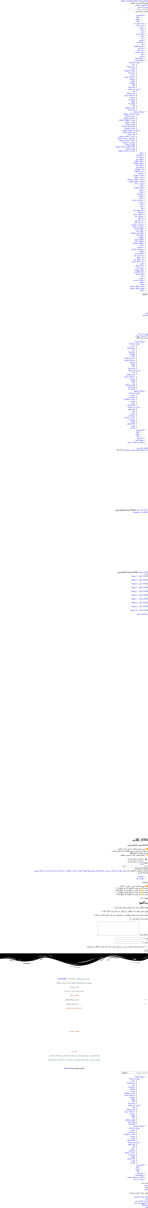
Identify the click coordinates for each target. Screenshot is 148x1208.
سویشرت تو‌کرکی (137, 224)
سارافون (140, 212)
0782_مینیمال (143, 572)
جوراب (141, 192)
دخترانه (141, 198)
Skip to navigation (127, 1)
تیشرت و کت (139, 183)
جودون (141, 190)
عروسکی (140, 247)
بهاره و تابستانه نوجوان (131, 114)
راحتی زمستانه (129, 417)
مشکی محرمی (138, 280)
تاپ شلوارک (139, 169)
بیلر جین (141, 48)
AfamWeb (67, 1068)
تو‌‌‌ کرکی (141, 173)
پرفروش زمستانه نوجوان (126, 138)
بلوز (142, 32)
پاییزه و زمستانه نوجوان (131, 130)
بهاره (142, 36)
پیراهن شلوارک (138, 163)
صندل (141, 245)
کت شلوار (140, 257)
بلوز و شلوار (130, 93)
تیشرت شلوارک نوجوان (126, 120)
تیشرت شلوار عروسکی (135, 179)
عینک (137, 17)
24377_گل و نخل (142, 510)
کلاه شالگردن (139, 272)
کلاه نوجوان (139, 274)
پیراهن (141, 153)
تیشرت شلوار (139, 177)
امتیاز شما (143, 919)
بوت (142, 38)
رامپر (142, 206)
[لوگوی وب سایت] (134, 311)
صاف (142, 864)
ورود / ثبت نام (139, 1179)
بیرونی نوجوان (130, 116)
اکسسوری (140, 15)
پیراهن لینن (140, 167)
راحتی (133, 75)
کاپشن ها (131, 103)
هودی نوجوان (130, 149)
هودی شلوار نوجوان (137, 288)
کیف (142, 276)
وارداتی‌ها (131, 87)
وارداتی (132, 428)
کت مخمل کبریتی (137, 261)
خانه (146, 450)
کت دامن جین (139, 255)
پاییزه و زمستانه (133, 89)
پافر (142, 54)
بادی (133, 64)
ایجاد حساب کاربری (141, 1197)
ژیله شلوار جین (138, 210)
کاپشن (141, 251)
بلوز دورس (140, 34)
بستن (146, 1185)
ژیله (142, 208)
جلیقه (142, 185)
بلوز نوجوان (131, 134)
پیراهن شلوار (139, 161)
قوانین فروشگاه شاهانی (72, 999)
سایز (146, 863)
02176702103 (71, 979)
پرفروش (132, 397)
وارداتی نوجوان (129, 128)
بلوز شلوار (131, 409)
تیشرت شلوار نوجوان (136, 181)
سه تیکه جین (139, 220)
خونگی (141, 196)
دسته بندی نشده (138, 200)
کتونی (142, 263)
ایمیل (145, 942)
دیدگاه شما (143, 935)
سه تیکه (141, 218)
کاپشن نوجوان (130, 144)
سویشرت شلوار (138, 227)
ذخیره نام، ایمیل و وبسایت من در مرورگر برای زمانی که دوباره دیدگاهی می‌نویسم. (116, 947)
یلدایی (142, 290)
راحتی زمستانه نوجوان (127, 140)
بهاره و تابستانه (134, 62)
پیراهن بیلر (140, 155)
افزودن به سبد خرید (141, 868)
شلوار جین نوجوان (137, 233)
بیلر (142, 44)
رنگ (146, 859)
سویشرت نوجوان (129, 142)
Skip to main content (141, 1)
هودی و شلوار (130, 107)
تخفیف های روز (142, 448)
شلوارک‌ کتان (139, 241)
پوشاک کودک (139, 60)
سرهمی (132, 79)
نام (146, 938)
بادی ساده (140, 25)
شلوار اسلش (139, 229)
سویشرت (131, 99)
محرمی (141, 278)
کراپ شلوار (139, 266)
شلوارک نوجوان (138, 243)
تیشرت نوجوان (129, 122)
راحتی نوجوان (130, 124)
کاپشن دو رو (139, 253)
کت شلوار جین (138, 259)
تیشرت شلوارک (129, 71)
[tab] (140, 876)
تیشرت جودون (138, 175)
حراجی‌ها (132, 73)
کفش (137, 19)
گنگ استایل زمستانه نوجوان (125, 146)
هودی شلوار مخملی (137, 286)
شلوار (133, 81)
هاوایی (141, 282)
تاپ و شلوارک (139, 171)
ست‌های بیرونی (129, 77)
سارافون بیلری (138, 214)
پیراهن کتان (139, 165)
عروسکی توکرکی (137, 249)
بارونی (141, 27)
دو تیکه (141, 202)
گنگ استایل (131, 405)
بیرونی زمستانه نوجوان (127, 136)
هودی (142, 284)
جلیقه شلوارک (139, 188)
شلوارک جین (139, 239)
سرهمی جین (139, 216)
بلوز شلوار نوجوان (128, 132)
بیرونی (141, 40)
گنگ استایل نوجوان (128, 126)
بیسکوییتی (140, 42)
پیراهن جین (140, 159)
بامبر (142, 29)
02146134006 (62, 979)
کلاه (138, 21)
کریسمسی (140, 268)
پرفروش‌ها (131, 66)
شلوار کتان (140, 235)
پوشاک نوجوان (138, 112)
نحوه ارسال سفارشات (71, 1004)
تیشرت (132, 68)
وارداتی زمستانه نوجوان (126, 151)
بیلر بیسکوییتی (138, 46)
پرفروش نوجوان (129, 118)
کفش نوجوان (139, 270)
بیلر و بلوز (140, 50)
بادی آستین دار (138, 23)
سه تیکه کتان (139, 222)
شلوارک (132, 83)
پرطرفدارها (139, 58)
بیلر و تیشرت (139, 52)
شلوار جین (140, 231)
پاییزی (141, 56)
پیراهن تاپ (140, 157)
